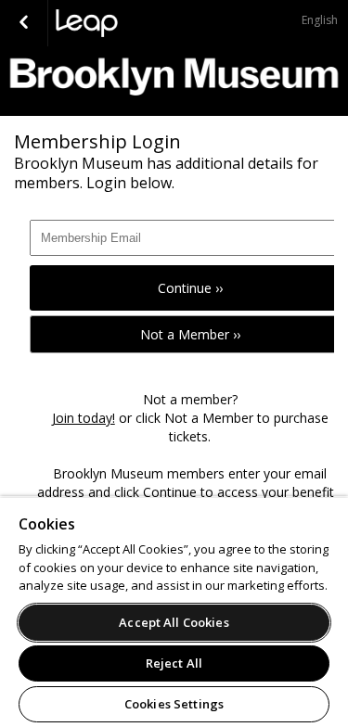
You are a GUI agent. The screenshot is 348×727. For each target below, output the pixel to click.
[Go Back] (23, 23)
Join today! (83, 418)
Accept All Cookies (173, 622)
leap (148, 23)
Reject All (174, 663)
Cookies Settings (174, 703)
